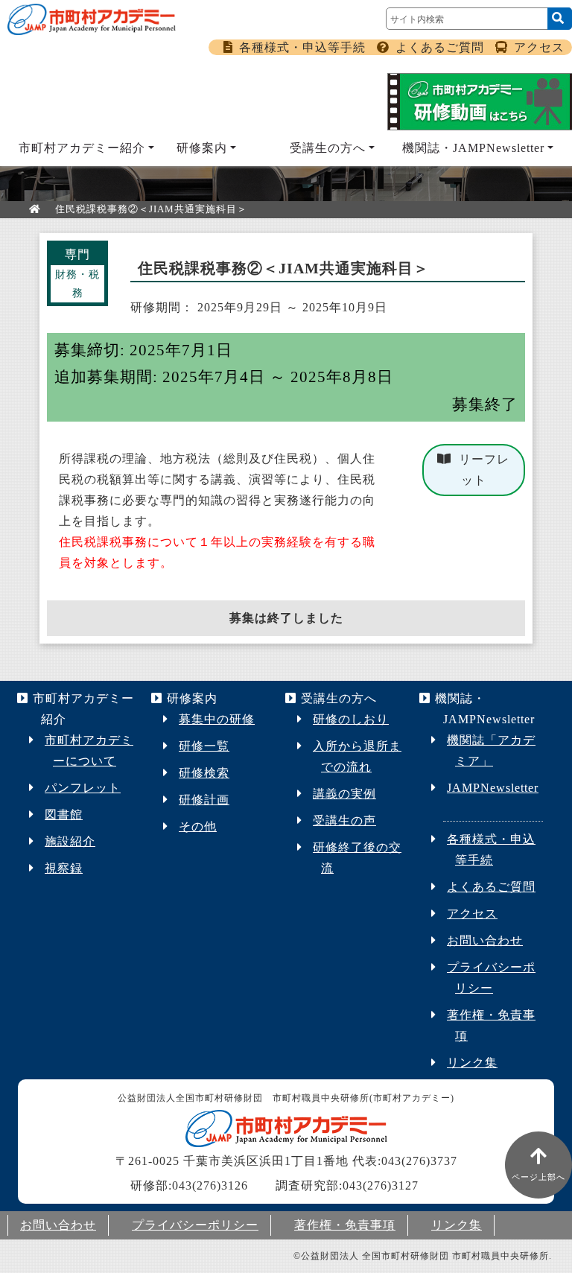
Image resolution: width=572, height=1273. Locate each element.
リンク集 (472, 1062)
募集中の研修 (217, 719)
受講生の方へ (328, 148)
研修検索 (204, 772)
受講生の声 (344, 820)
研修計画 (204, 799)
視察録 (64, 868)
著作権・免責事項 (344, 1225)
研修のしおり (351, 719)
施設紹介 (70, 841)
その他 (198, 826)
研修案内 (202, 148)
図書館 (64, 814)
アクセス (539, 47)
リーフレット (484, 469)
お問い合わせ (485, 940)
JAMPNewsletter (492, 787)
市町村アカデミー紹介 (82, 148)
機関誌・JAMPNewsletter (473, 148)
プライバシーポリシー (195, 1225)
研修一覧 (204, 746)
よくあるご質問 (439, 47)
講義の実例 (344, 793)
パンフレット (83, 787)
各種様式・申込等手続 (302, 47)
